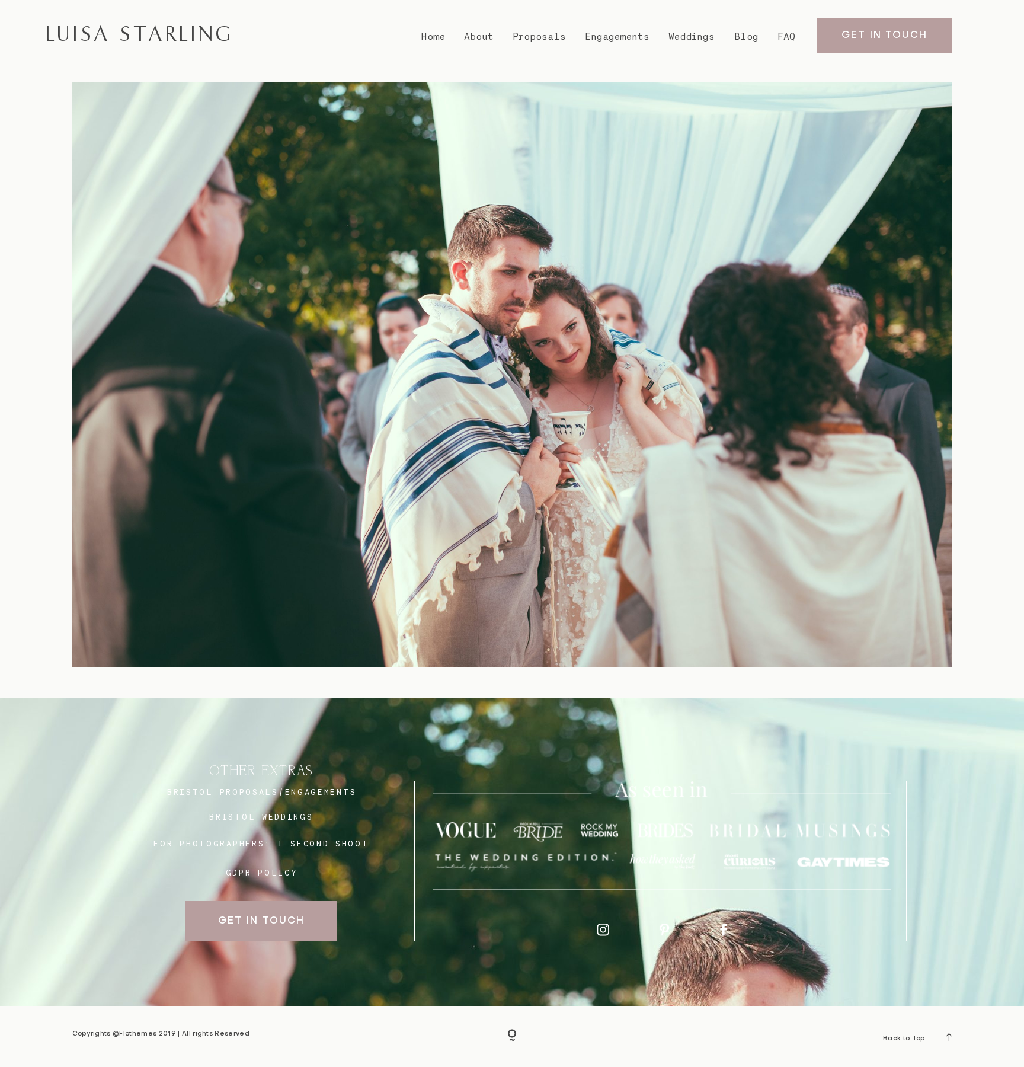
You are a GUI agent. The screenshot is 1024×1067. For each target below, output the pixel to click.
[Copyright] (512, 1036)
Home (433, 36)
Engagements (617, 36)
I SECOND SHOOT (323, 843)
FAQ (786, 36)
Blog (746, 36)
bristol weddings (261, 817)
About (479, 36)
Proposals (539, 36)
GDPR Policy (262, 872)
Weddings (691, 36)
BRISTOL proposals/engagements (261, 792)
